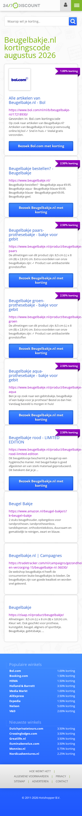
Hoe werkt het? (40, 771)
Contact (62, 781)
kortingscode (44, 119)
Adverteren (40, 781)
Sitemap (19, 781)
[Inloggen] (65, 5)
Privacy (61, 776)
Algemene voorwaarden (31, 776)
